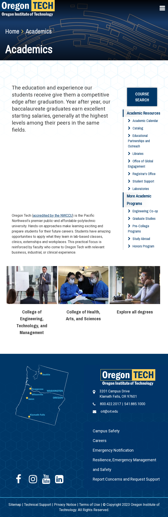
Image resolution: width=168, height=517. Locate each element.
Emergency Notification (113, 450)
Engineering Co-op (145, 211)
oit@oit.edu (109, 411)
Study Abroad (141, 238)
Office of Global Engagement (140, 164)
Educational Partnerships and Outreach (139, 140)
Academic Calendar (145, 120)
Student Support (143, 181)
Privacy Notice (65, 505)
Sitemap (15, 505)
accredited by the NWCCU (52, 215)
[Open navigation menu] (163, 8)
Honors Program (143, 246)
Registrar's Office (144, 173)
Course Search (142, 97)
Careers (100, 440)
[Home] (127, 377)
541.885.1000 (134, 404)
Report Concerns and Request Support (126, 479)
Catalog (138, 128)
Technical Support (37, 505)
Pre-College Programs (138, 229)
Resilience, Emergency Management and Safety (124, 465)
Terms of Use (89, 505)
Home (12, 31)
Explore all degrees (135, 312)
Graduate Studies (144, 218)
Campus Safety (106, 431)
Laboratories (141, 188)
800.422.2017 (110, 404)
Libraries (138, 153)
